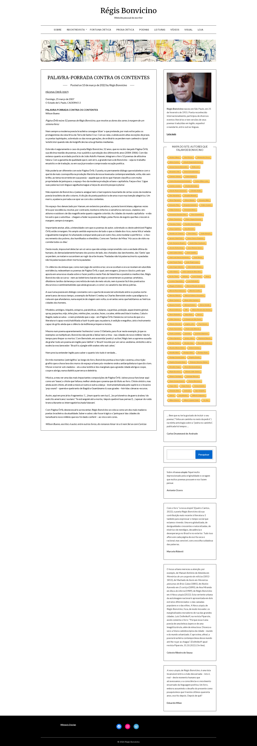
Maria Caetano (175, 300)
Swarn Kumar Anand (177, 381)
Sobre (58, 29)
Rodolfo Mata (174, 352)
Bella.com (195, 167)
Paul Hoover (203, 324)
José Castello (191, 252)
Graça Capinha (175, 229)
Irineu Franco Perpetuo (195, 238)
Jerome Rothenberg (176, 248)
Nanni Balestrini (175, 314)
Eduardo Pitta (174, 205)
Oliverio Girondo (175, 324)
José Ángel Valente (176, 267)
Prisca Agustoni (175, 338)
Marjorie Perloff (175, 305)
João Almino (174, 271)
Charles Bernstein (191, 186)
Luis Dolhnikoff (193, 281)
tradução (187, 390)
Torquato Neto (174, 390)
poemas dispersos (201, 333)
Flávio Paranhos (175, 219)
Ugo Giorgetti (199, 390)
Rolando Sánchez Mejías (198, 362)
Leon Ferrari (197, 276)
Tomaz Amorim (199, 386)
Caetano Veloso (175, 176)
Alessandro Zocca (203, 157)
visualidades (183, 395)
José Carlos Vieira (176, 252)
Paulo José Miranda (192, 329)
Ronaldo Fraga (175, 367)
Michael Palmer (190, 305)
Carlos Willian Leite (201, 181)
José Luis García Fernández (179, 257)
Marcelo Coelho (195, 290)
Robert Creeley (194, 348)
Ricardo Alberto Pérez (177, 348)
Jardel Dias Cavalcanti (197, 243)
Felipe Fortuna (175, 210)
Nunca (199, 314)
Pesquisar (203, 454)
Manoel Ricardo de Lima (195, 286)
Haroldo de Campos (176, 233)
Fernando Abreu (190, 210)
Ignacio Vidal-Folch (176, 238)
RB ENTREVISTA (76, 29)
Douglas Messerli (190, 195)
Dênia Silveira (189, 200)
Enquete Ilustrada (190, 205)
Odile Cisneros (175, 319)
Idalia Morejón (206, 233)
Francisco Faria (175, 224)
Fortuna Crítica (100, 29)
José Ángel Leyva (192, 262)
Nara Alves (188, 314)
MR (186, 310)
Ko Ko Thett (174, 276)
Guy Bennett (189, 229)
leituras (185, 276)
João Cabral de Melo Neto (192, 271)
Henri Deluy (192, 233)
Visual (188, 29)
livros (207, 276)
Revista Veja (189, 343)
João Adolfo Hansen (195, 267)
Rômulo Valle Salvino (192, 371)
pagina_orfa (189, 324)
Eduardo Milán (204, 200)
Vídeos (174, 29)
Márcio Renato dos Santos (201, 310)
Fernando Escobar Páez (178, 214)
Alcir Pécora (188, 157)
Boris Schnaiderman (191, 171)
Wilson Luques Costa (191, 400)
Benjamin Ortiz (175, 171)
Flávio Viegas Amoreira (193, 219)
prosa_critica (189, 338)
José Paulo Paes (175, 262)
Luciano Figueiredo (176, 281)
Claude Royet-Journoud (178, 190)
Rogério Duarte (194, 357)
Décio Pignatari (175, 200)
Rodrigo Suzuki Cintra (177, 357)
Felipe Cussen (206, 205)
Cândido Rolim (196, 190)
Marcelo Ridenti (175, 295)
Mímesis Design (68, 724)
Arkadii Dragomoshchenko (193, 162)
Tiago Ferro (185, 386)
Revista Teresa (175, 343)
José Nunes (198, 257)
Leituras (159, 29)
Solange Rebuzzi (192, 376)
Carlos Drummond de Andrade (180, 181)
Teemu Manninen (194, 381)
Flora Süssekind (196, 214)
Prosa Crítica (125, 29)
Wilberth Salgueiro (198, 395)
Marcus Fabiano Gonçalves (194, 295)
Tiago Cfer (173, 386)
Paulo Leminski (175, 333)
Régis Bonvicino (128, 10)
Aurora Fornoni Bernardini (178, 167)
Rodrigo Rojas (203, 352)
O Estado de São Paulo (192, 319)
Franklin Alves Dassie (192, 224)
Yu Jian (206, 400)
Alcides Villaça (174, 157)
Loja (200, 29)
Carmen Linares (175, 186)
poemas (187, 333)
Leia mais (171, 134)
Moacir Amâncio (175, 310)
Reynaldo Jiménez (204, 343)
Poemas (144, 29)
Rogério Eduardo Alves (177, 362)
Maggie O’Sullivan (176, 286)
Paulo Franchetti (175, 329)
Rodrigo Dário (188, 352)
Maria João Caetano (192, 300)
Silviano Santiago (176, 376)
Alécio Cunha (174, 162)
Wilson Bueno (174, 400)
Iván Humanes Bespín (177, 243)
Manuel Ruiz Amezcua (177, 290)
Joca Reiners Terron (195, 248)
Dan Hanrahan (175, 195)
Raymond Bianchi (205, 338)
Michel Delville (205, 305)
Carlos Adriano (190, 176)
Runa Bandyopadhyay (192, 367)
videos (172, 395)
